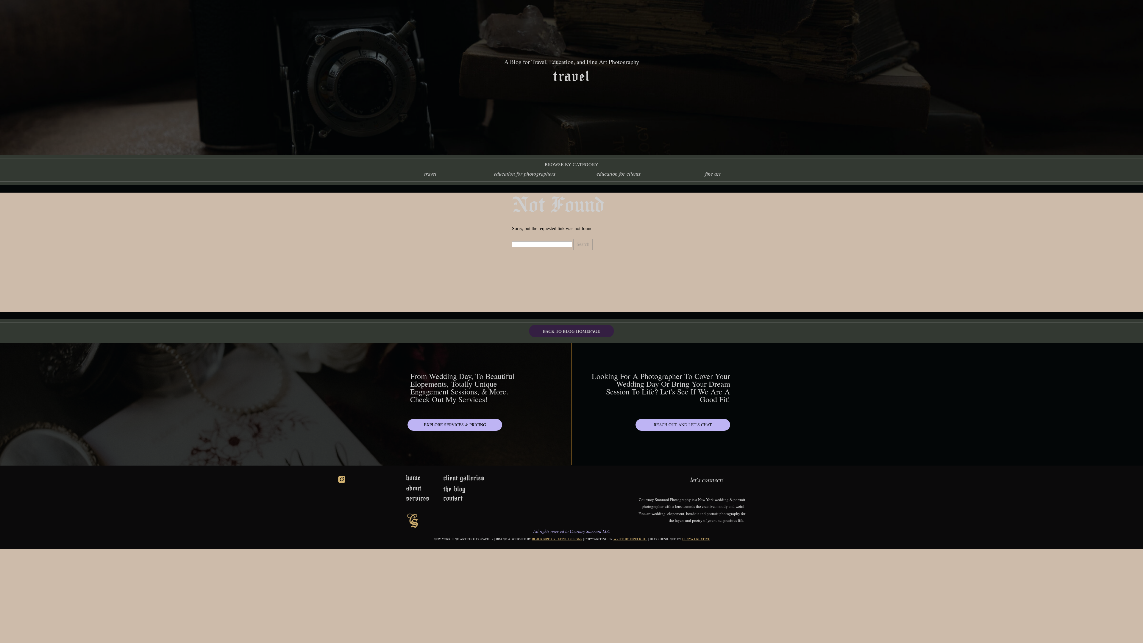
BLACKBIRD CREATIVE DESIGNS (557, 539)
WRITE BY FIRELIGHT (630, 539)
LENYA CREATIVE (696, 539)
